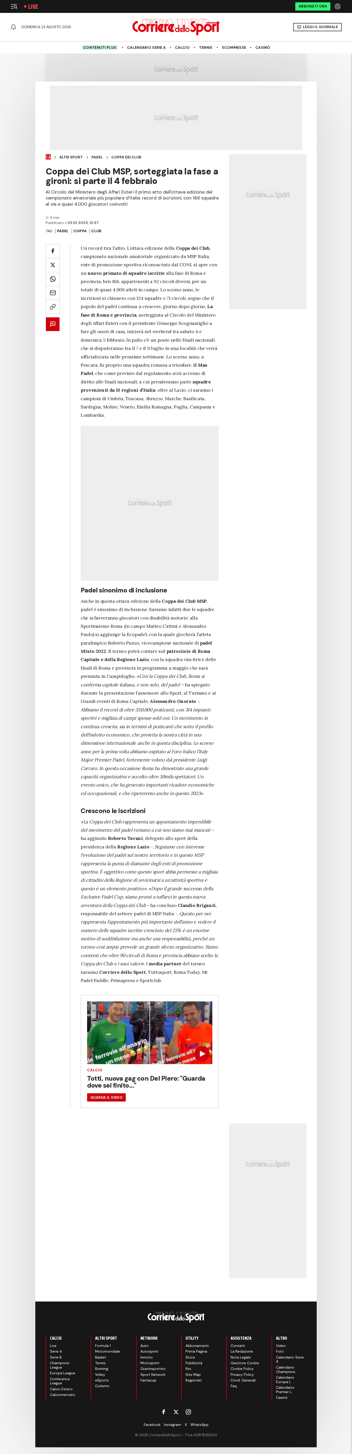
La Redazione (242, 1351)
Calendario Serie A (146, 47)
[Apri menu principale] (14, 6)
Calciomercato (62, 1394)
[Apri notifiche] (13, 27)
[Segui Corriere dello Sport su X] (176, 1412)
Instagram (172, 1424)
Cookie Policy (242, 1368)
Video (281, 1345)
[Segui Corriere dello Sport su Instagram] (188, 1412)
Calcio (182, 47)
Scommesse (234, 47)
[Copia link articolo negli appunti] (53, 307)
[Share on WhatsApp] (53, 279)
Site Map (193, 1374)
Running (101, 1368)
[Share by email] (53, 293)
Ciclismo (102, 1386)
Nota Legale (241, 1357)
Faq (234, 1386)
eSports (102, 1380)
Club (96, 231)
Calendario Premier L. (285, 1389)
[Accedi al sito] (338, 6)
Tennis (206, 47)
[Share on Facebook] (53, 251)
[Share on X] (53, 265)
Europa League (62, 1373)
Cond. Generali (243, 1380)
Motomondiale (107, 1351)
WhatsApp (199, 1424)
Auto (144, 1345)
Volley (100, 1374)
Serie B (56, 1357)
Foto (280, 1351)
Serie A (56, 1351)
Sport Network (152, 1374)
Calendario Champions (285, 1369)
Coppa (80, 231)
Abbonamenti (197, 1345)
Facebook (152, 1424)
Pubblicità (194, 1363)
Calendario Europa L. (285, 1379)
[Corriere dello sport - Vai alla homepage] (176, 27)
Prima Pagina (196, 1351)
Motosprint (150, 1363)
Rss (188, 1368)
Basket (100, 1357)
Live (33, 6)
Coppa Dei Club (126, 157)
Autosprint (149, 1351)
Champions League (59, 1365)
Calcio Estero (61, 1389)
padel (63, 231)
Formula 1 (103, 1345)
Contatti (238, 1345)
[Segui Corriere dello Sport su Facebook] (164, 1412)
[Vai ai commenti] (53, 324)
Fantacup (148, 1380)
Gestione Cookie (245, 1363)
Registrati (194, 1380)
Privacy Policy (242, 1374)
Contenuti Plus (99, 47)
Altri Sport (71, 157)
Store (190, 1357)
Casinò (262, 47)
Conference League (60, 1381)
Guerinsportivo (153, 1368)
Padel (97, 157)
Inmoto (146, 1357)
